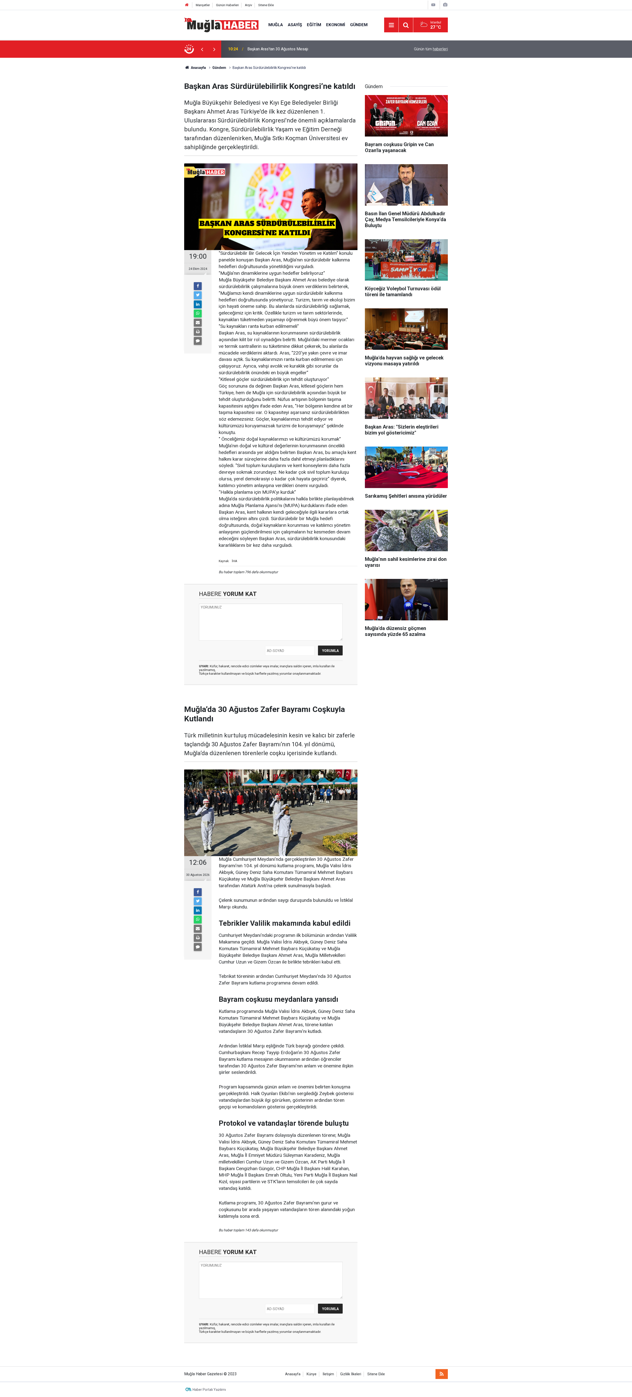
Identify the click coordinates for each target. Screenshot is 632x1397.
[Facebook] (198, 286)
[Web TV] (433, 4)
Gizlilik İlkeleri (350, 1374)
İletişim (328, 1374)
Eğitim (314, 24)
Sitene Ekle (266, 5)
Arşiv (248, 5)
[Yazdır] (198, 332)
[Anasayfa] (187, 5)
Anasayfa (292, 1374)
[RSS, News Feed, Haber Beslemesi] (441, 1374)
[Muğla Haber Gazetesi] (221, 24)
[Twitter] (198, 295)
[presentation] (202, 49)
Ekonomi (335, 24)
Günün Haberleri (227, 5)
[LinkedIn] (198, 304)
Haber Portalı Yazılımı (209, 1390)
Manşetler (203, 5)
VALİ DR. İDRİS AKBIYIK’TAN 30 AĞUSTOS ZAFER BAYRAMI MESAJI (306, 49)
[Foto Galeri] (445, 4)
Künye (311, 1374)
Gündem (359, 24)
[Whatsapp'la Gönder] (198, 313)
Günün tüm (431, 49)
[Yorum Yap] (198, 341)
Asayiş (295, 24)
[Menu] (391, 25)
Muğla (275, 24)
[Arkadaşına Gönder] (198, 323)
